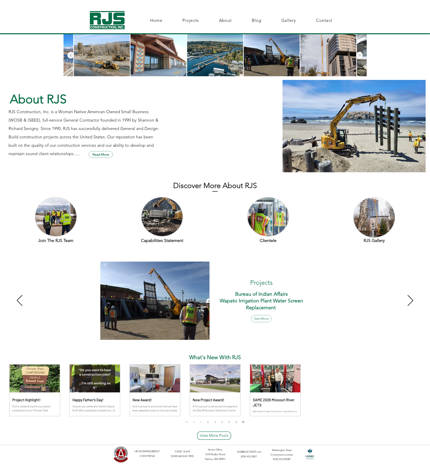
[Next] (410, 300)
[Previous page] (194, 422)
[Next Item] (359, 55)
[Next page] (236, 422)
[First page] (187, 422)
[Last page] (243, 422)
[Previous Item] (70, 55)
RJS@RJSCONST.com (249, 451)
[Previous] (19, 300)
